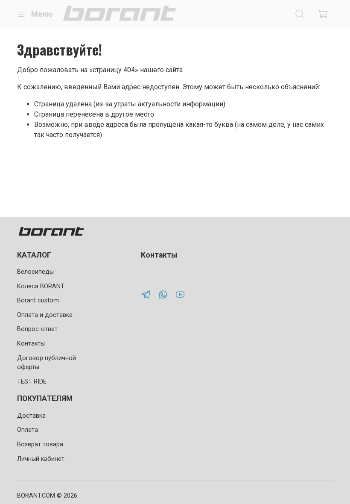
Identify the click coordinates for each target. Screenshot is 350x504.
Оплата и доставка (45, 315)
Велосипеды (35, 271)
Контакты (31, 343)
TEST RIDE (32, 381)
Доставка (31, 415)
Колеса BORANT (40, 286)
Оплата (27, 430)
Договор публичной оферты (46, 363)
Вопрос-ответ (37, 329)
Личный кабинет (40, 459)
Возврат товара (40, 444)
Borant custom (38, 300)
